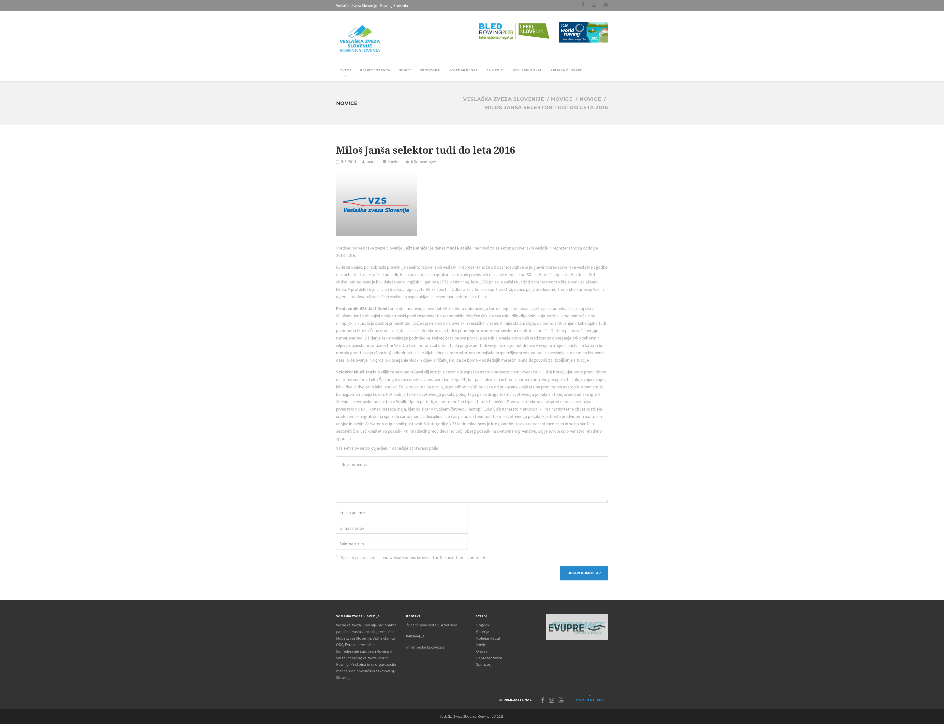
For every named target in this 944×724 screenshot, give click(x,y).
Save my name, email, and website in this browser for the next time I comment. (414, 557)
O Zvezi (482, 651)
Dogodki (483, 624)
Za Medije (495, 70)
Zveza (346, 70)
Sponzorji (430, 70)
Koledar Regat (463, 70)
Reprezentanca (375, 70)
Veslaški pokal (527, 70)
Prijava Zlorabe (566, 70)
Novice (405, 70)
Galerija (482, 631)
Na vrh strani (589, 700)
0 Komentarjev (423, 161)
